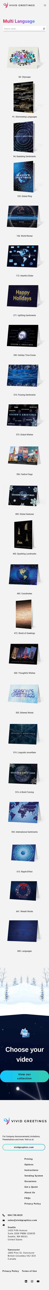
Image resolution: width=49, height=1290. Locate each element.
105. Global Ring (24, 196)
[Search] (44, 29)
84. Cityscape (25, 77)
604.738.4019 (15, 1215)
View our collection (24, 1076)
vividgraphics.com (24, 1147)
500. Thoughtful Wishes (24, 673)
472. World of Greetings (24, 633)
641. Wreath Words (24, 911)
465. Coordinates (24, 593)
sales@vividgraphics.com (22, 1220)
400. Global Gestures (24, 514)
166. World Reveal (25, 235)
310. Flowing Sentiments (25, 394)
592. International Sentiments (24, 832)
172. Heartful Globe (24, 275)
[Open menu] (44, 5)
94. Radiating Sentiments (24, 156)
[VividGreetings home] (18, 5)
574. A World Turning (24, 792)
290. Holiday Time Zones (24, 355)
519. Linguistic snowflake (24, 752)
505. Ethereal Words (24, 712)
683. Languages (24, 951)
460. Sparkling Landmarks (24, 553)
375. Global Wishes (24, 434)
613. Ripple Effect (24, 871)
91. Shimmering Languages (24, 116)
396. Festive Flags (24, 474)
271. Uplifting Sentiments (24, 315)
